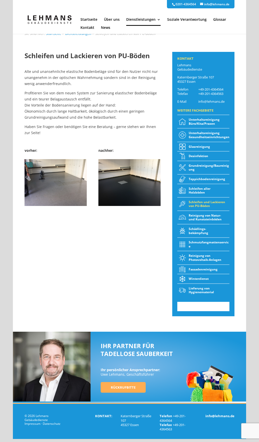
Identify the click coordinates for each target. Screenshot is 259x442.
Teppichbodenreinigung (207, 179)
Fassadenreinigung (203, 269)
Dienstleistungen (141, 20)
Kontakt (87, 28)
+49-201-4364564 (210, 89)
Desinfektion (198, 156)
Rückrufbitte (123, 387)
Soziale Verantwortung (187, 20)
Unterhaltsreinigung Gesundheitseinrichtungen (209, 135)
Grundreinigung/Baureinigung (209, 167)
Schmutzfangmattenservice (209, 244)
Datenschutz (51, 424)
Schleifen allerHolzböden (199, 190)
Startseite (88, 20)
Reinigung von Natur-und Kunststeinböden (205, 217)
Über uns (112, 20)
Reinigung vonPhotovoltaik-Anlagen (205, 258)
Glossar (219, 20)
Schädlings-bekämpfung (198, 231)
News (105, 28)
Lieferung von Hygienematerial (201, 290)
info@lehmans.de (211, 101)
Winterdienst (199, 279)
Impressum (32, 424)
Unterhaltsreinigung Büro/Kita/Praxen (204, 121)
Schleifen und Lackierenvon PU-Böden (207, 204)
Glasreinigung (199, 146)
